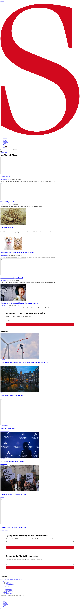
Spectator (2, 1)
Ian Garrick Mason (4, 179)
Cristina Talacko (4, 365)
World (1, 392)
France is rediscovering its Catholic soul (13, 527)
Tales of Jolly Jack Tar (7, 202)
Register (2, 152)
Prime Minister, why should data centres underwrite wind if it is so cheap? (24, 362)
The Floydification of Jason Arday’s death (13, 494)
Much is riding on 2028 (7, 428)
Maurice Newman (4, 431)
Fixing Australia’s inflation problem (12, 461)
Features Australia (4, 425)
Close (1, 596)
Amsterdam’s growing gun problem (11, 395)
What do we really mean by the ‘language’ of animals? (17, 252)
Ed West (2, 497)
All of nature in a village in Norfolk (11, 278)
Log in (5, 152)
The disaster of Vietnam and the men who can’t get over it (19, 303)
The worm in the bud (7, 227)
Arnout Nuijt (3, 398)
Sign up (40, 324)
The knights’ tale (5, 176)
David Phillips (3, 464)
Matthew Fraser (4, 530)
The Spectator (3, 573)
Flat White (2, 359)
